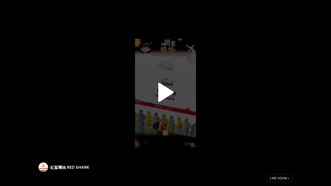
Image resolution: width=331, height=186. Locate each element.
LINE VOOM (278, 178)
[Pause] (165, 92)
